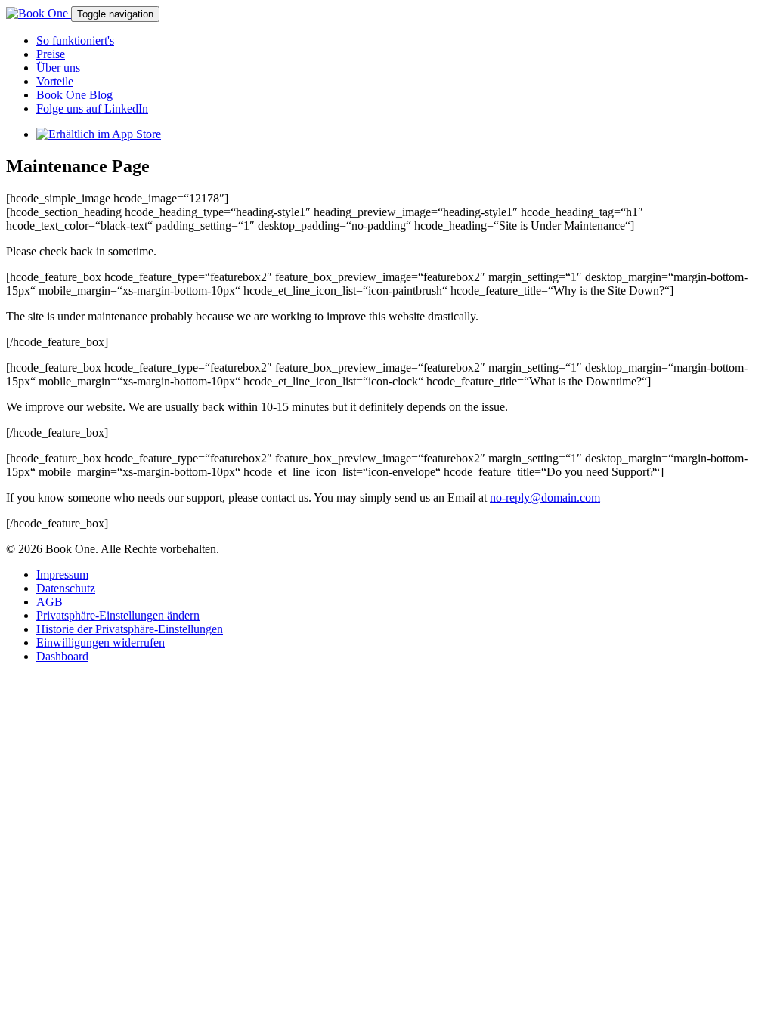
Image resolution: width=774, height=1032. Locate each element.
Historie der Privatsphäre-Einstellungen (129, 629)
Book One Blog (74, 94)
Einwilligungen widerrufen (100, 642)
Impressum (62, 574)
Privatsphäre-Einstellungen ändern (118, 615)
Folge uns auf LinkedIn (92, 108)
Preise (50, 54)
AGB (49, 601)
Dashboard (62, 656)
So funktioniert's (75, 40)
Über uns (58, 67)
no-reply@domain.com (545, 497)
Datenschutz (65, 588)
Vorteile (54, 81)
